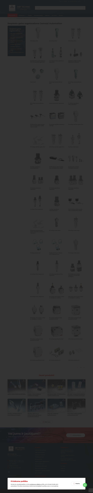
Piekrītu (77, 483)
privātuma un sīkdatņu (35, 484)
